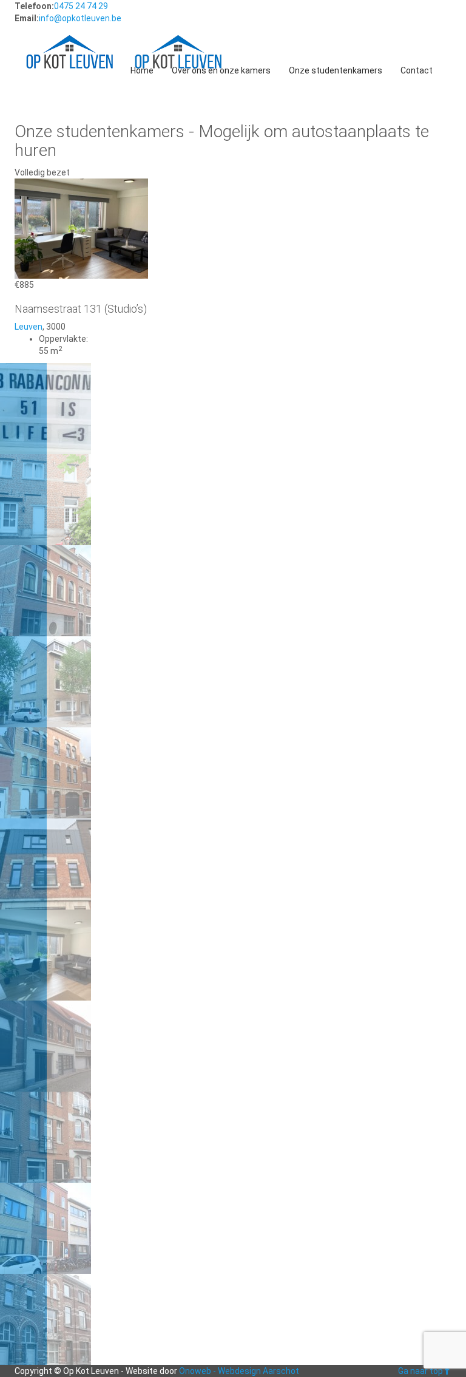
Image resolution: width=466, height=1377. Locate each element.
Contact (416, 70)
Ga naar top (420, 1371)
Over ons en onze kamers (221, 70)
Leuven (28, 327)
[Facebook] (447, 1371)
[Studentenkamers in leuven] (69, 40)
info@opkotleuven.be (80, 18)
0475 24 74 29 (81, 6)
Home (142, 70)
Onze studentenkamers (335, 70)
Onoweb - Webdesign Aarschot (239, 1371)
